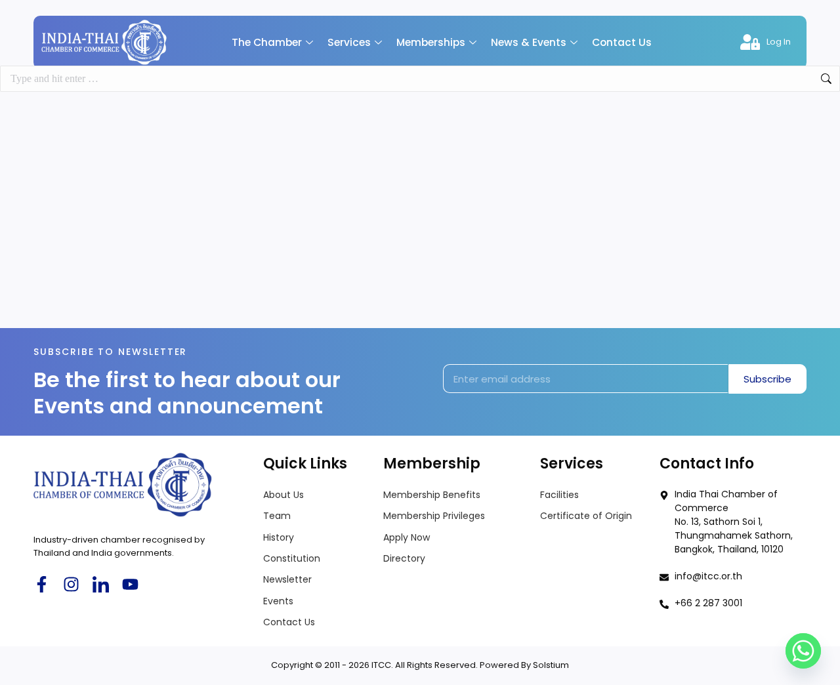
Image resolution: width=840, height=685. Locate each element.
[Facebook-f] (41, 584)
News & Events (528, 42)
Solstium (551, 665)
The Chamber (267, 42)
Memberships (430, 42)
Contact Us (622, 42)
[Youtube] (130, 584)
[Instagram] (71, 584)
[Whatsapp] (803, 651)
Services (349, 42)
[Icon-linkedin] (101, 584)
